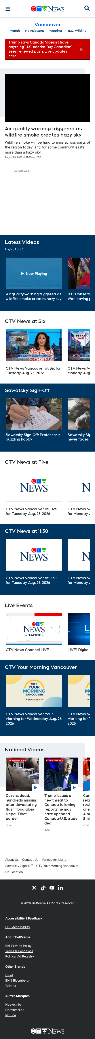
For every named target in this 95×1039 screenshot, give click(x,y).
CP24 (9, 975)
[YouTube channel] (52, 887)
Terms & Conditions (19, 951)
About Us (12, 859)
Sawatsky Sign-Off (19, 866)
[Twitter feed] (34, 887)
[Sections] (8, 8)
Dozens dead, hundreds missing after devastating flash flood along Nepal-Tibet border (21, 807)
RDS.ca (10, 1015)
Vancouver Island (54, 859)
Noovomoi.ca (14, 1010)
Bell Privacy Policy (18, 946)
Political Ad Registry (19, 956)
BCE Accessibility (17, 927)
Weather (56, 30)
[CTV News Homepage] (47, 8)
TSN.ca (10, 986)
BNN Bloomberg (17, 980)
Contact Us (30, 859)
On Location (14, 872)
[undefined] (34, 279)
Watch (15, 30)
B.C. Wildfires (78, 30)
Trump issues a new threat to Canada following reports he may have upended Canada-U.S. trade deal (61, 809)
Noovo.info (13, 1004)
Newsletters (34, 30)
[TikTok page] (43, 887)
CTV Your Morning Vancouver (57, 866)
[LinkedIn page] (60, 887)
